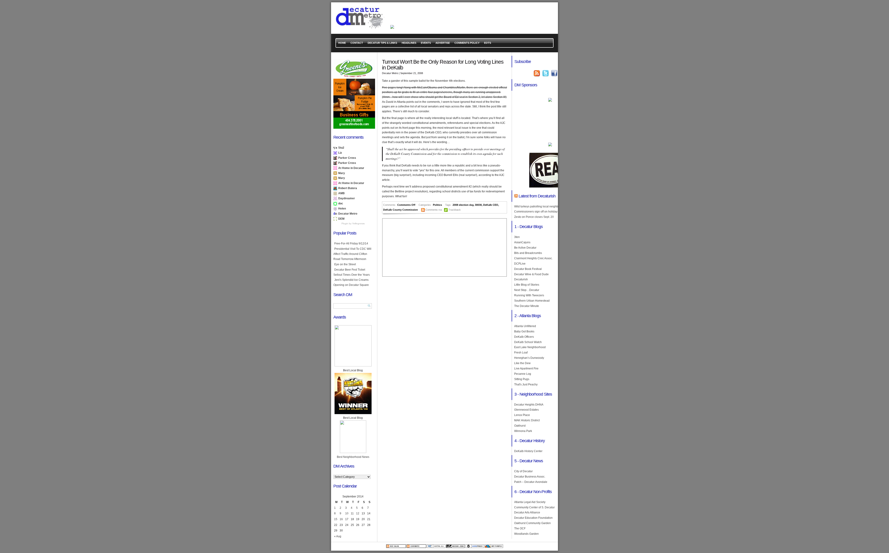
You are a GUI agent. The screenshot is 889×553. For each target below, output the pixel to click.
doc (340, 203)
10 (346, 513)
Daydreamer (346, 198)
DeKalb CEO (490, 204)
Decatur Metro (347, 213)
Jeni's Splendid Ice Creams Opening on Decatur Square (351, 282)
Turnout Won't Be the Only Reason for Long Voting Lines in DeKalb (443, 65)
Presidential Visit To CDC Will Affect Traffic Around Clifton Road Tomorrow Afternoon (352, 254)
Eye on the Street (345, 264)
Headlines (409, 42)
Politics (437, 204)
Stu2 (341, 147)
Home (342, 42)
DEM (341, 218)
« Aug (337, 536)
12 (357, 513)
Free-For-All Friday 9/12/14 (351, 243)
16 (341, 519)
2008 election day (463, 204)
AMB (341, 193)
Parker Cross (347, 157)
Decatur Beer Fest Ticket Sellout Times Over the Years (351, 272)
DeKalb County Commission (400, 209)
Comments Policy (466, 42)
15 (335, 519)
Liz (340, 152)
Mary (341, 173)
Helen (342, 208)
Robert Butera (347, 188)
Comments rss (434, 209)
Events (426, 42)
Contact (357, 42)
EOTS (487, 42)
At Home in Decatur (351, 168)
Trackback (454, 209)
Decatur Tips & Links (382, 42)
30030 (478, 204)
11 (352, 513)
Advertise (442, 42)
